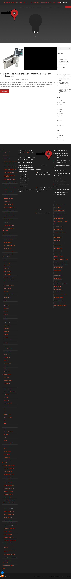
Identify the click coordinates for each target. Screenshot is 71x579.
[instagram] (27, 2)
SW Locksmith (49, 7)
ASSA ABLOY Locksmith (8, 380)
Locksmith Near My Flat (8, 248)
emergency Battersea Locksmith (59, 232)
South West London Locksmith (8, 465)
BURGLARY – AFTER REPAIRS (9, 207)
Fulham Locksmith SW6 (8, 482)
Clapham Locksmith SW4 (8, 477)
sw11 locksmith (57, 302)
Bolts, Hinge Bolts (7, 351)
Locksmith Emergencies (8, 242)
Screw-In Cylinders (7, 288)
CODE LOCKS (6, 400)
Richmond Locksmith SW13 (9, 511)
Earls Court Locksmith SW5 (8, 479)
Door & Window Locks (8, 348)
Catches (5, 300)
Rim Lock (6, 337)
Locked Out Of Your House (59, 259)
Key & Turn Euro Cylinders (9, 277)
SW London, (27, 152)
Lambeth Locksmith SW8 (8, 491)
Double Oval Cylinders (8, 265)
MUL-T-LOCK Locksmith (8, 431)
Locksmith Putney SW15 (8, 520)
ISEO (4, 420)
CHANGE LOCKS (40, 7)
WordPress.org (61, 140)
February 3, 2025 (10, 79)
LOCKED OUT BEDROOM (8, 204)
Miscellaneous (7, 345)
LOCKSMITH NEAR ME (7, 543)
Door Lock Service (6, 158)
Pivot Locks (6, 360)
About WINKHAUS (7, 454)
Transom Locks (7, 371)
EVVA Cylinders (6, 268)
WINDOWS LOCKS (7, 222)
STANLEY (5, 440)
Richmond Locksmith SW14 (9, 514)
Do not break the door (58, 229)
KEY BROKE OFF (7, 201)
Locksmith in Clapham (63, 64)
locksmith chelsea (65, 264)
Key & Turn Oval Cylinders (9, 279)
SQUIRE (5, 437)
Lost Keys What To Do (63, 59)
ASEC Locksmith (7, 383)
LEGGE (5, 423)
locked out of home (57, 253)
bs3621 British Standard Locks (9, 245)
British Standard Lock (58, 221)
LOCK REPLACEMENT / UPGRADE (10, 169)
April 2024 (60, 104)
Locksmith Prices (6, 562)
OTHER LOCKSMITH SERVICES (8, 212)
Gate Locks (6, 311)
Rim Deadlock (6, 331)
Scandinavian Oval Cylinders (9, 285)
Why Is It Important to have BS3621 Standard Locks (60, 306)
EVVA (5, 411)
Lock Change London (57, 248)
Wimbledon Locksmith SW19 (9, 537)
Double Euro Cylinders (8, 262)
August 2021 (61, 113)
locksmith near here (57, 278)
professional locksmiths (58, 297)
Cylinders (5, 259)
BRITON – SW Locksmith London (10, 391)
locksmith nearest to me (58, 275)
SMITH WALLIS (6, 434)
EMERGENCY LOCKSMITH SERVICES (10, 161)
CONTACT (68, 6)
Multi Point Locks (7, 325)
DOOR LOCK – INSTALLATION (9, 210)
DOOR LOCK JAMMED (8, 195)
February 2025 (61, 100)
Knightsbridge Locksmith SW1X (9, 499)
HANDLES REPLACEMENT (8, 219)
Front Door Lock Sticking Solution (10, 251)
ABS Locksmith (6, 377)
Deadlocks (6, 302)
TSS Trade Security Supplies (9, 443)
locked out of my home (58, 256)
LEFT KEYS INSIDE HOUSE (8, 198)
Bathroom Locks (7, 297)
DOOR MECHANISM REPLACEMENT (10, 182)
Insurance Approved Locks (8, 253)
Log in (60, 133)
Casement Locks (7, 357)
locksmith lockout (57, 270)
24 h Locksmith (6, 155)
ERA (4, 408)
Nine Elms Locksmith (8, 531)
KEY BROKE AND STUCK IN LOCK (10, 166)
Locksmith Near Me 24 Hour (9, 239)
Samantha (60, 85)
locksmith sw (65, 283)
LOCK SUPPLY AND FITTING (9, 225)
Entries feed (61, 135)
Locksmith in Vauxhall (8, 534)
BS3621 (66, 221)
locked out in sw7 (57, 251)
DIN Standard (6, 305)
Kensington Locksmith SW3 (9, 474)
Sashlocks (6, 319)
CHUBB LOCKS (6, 394)
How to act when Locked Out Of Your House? (64, 83)
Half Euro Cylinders (7, 271)
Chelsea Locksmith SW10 (8, 497)
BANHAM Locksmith (7, 388)
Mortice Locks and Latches (8, 294)
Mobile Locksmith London (8, 233)
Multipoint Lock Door (8, 340)
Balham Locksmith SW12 (8, 508)
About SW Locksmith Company (9, 236)
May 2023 (60, 106)
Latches (5, 317)
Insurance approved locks (58, 234)
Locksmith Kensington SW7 (9, 485)
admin (17, 79)
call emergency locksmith (58, 226)
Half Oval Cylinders (7, 274)
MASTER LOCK (6, 426)
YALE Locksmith (7, 457)
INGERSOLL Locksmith (8, 417)
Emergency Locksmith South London (10, 557)
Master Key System (7, 559)
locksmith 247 (56, 264)
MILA (5, 428)
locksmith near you (57, 281)
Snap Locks (6, 366)
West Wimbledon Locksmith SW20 (10, 540)
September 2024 (62, 102)
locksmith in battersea (58, 267)
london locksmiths (57, 289)
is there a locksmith (57, 237)
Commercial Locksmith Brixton (9, 554)
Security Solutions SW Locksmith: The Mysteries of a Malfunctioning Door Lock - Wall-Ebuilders (65, 76)
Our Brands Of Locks (7, 374)
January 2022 (61, 111)
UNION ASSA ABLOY (7, 445)
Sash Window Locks (7, 363)
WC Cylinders (6, 291)
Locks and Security (6, 256)
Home (22, 7)
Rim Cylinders (6, 282)
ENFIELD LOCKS (7, 405)
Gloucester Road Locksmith (9, 488)
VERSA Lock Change (7, 451)
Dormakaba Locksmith (8, 403)
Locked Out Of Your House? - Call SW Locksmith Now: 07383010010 (65, 90)
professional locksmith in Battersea (60, 294)
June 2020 (60, 116)
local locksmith (57, 240)
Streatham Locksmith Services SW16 (10, 522)
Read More (4, 91)
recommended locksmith (58, 300)
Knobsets (6, 314)
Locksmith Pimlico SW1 (8, 517)
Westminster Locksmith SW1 (9, 468)
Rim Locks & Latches (7, 322)
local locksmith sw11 (58, 245)
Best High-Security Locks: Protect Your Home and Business (28, 75)
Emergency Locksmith (29, 7)
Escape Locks (6, 308)
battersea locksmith (58, 215)
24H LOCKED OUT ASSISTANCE (9, 163)
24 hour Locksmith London (59, 210)
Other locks (6, 342)
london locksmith (57, 286)
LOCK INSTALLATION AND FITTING (10, 172)
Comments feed (61, 137)
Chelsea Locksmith (62, 67)
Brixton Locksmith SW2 (8, 471)
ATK (4, 386)
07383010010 (63, 2)
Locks (67, 259)
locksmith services (57, 283)
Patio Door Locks (7, 354)
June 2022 (60, 109)
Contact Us (57, 7)
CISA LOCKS (6, 397)
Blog (59, 123)
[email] (24, 2)
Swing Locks (6, 368)
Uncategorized (25, 79)
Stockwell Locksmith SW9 (8, 494)
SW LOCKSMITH (64, 302)
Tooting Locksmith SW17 (8, 525)
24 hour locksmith (57, 207)
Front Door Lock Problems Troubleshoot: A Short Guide (64, 62)
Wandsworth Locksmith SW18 (9, 528)
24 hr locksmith (57, 213)
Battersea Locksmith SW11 (9, 505)
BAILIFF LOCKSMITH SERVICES (9, 179)
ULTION (5, 448)
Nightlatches (6, 328)
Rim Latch (6, 334)
